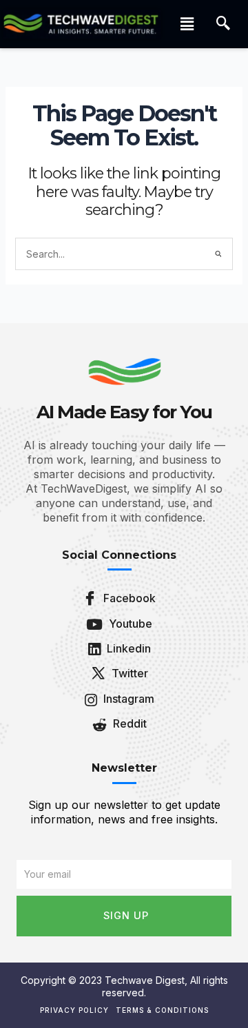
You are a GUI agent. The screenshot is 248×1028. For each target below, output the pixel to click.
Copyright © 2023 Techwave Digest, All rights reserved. (124, 986)
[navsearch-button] (223, 24)
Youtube (129, 623)
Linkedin (127, 648)
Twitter (128, 673)
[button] (186, 24)
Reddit (128, 723)
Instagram (127, 699)
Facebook (128, 598)
